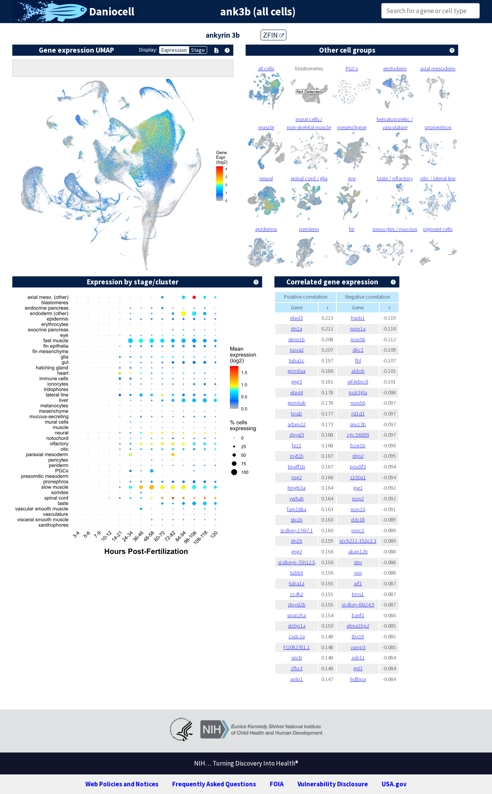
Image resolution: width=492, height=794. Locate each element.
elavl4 (296, 392)
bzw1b (358, 445)
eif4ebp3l (357, 381)
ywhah (296, 498)
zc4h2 (296, 594)
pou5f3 (358, 466)
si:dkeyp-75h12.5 (296, 562)
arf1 (358, 583)
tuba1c (296, 360)
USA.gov (394, 784)
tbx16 (358, 636)
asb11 (358, 657)
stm (358, 562)
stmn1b (296, 339)
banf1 (358, 615)
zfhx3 (297, 668)
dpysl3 (296, 434)
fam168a (296, 509)
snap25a (296, 615)
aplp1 (296, 679)
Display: (148, 49)
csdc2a (297, 636)
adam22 (297, 424)
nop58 (358, 339)
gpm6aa (297, 370)
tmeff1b (296, 466)
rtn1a (296, 328)
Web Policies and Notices (121, 784)
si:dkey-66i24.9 (358, 604)
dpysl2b (297, 604)
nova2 (297, 349)
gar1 (358, 487)
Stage (198, 50)
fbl (358, 360)
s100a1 (358, 477)
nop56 (358, 402)
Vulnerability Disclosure (333, 784)
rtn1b (297, 540)
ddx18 (358, 519)
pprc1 (357, 530)
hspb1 (358, 317)
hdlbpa (358, 679)
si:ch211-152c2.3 (357, 540)
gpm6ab (297, 402)
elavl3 (296, 317)
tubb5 (296, 572)
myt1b (297, 455)
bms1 (358, 594)
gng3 (296, 381)
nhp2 (358, 455)
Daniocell (111, 11)
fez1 (296, 445)
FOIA (277, 784)
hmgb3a (297, 487)
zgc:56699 (358, 434)
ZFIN (271, 35)
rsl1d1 (358, 413)
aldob (358, 370)
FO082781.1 (296, 647)
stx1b (297, 519)
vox (358, 572)
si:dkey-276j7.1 (296, 530)
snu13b (358, 424)
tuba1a (296, 583)
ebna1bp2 (358, 625)
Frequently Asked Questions (214, 784)
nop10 (358, 509)
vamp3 (358, 647)
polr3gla (358, 392)
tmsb (296, 413)
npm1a (358, 328)
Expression (174, 50)
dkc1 (358, 349)
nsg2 (296, 477)
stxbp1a (297, 625)
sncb (296, 657)
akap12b (358, 551)
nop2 (358, 498)
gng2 (296, 551)
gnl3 (357, 668)
